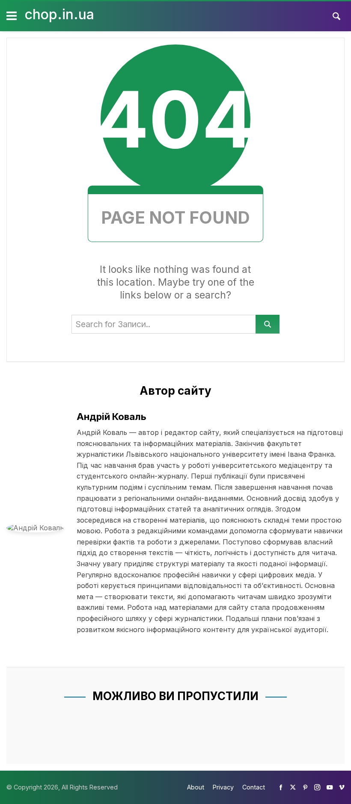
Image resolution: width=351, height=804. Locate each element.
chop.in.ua (59, 14)
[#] (281, 787)
